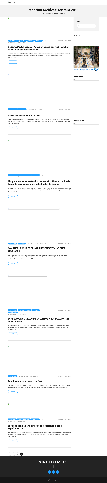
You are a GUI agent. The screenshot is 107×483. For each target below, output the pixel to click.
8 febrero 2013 (21, 42)
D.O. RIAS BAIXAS (13, 40)
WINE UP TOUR (12, 312)
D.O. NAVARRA (12, 376)
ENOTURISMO (12, 243)
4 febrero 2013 (22, 314)
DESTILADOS (12, 174)
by (32, 109)
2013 (47, 13)
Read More (13, 62)
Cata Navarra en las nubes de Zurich (26, 381)
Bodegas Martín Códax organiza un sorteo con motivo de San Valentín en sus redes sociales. (38, 48)
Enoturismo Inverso (24, 310)
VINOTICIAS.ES (53, 462)
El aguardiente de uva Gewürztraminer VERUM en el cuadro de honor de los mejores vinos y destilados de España (39, 182)
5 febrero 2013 (21, 177)
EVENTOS (23, 40)
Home (43, 13)
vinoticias (38, 40)
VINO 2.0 (30, 40)
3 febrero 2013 (21, 421)
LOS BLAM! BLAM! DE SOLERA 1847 (24, 115)
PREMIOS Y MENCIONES (24, 174)
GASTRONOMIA (12, 109)
